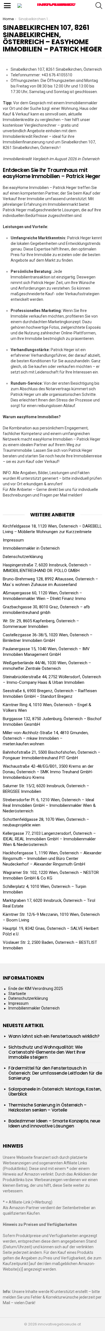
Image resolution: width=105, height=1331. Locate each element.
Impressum (13, 540)
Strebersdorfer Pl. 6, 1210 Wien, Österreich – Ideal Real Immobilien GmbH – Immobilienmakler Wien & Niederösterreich (49, 805)
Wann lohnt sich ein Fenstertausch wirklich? (53, 1036)
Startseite (17, 993)
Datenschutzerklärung (23, 556)
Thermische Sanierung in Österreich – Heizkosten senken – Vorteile (47, 1107)
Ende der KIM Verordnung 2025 (35, 988)
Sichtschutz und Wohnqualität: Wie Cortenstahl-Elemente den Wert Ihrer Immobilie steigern (47, 1052)
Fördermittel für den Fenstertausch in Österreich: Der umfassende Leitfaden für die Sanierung (55, 1073)
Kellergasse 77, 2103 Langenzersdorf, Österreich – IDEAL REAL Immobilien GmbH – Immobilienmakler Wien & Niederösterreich (49, 839)
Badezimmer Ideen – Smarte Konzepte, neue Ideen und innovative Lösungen (54, 1123)
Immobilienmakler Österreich (34, 1008)
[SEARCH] (98, 5)
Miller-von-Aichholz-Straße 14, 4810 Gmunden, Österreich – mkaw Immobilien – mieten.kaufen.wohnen (45, 738)
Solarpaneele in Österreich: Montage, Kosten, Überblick (54, 1091)
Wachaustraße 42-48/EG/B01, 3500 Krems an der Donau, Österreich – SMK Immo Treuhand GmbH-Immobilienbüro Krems (48, 772)
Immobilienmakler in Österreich (31, 548)
